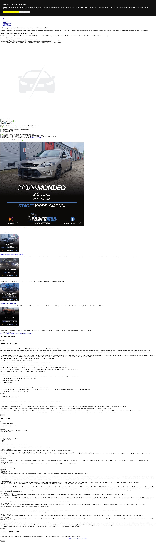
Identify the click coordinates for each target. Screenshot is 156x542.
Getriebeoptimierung (7, 25)
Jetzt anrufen (84, 538)
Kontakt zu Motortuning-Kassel (35, 137)
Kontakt (4, 22)
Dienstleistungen (6, 21)
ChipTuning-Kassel (18, 333)
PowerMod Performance (27, 333)
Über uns (4, 19)
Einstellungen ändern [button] (24, 11)
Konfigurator (5, 24)
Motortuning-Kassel (4, 16)
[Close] (0, 421)
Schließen (3, 340)
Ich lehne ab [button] (15, 11)
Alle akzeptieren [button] (7, 11)
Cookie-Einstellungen (4, 333)
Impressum (12, 333)
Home (4, 18)
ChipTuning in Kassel (7, 23)
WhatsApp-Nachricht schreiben (75, 538)
